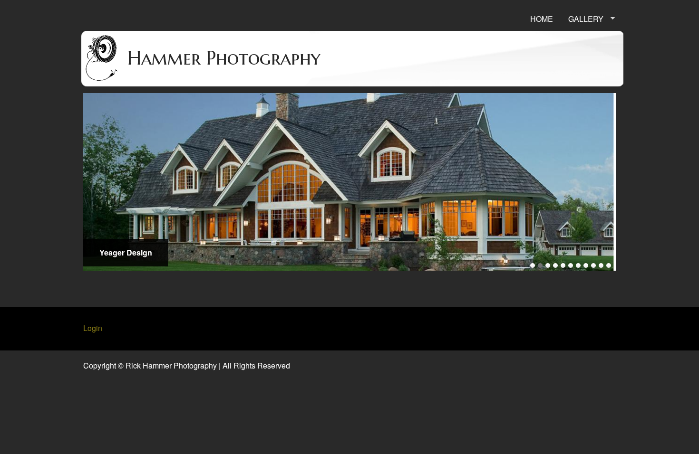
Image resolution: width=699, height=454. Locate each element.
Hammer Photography (223, 58)
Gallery (582, 19)
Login (92, 327)
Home (541, 18)
